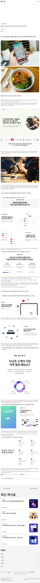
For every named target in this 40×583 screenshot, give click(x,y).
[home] (4, 1)
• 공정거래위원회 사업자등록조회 (32, 572)
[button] (38, 1)
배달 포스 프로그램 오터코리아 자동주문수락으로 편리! (12, 474)
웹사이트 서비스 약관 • (4, 572)
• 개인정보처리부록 (26, 572)
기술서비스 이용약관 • (9, 572)
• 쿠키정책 (21, 572)
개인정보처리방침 (17, 572)
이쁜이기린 (25, 474)
